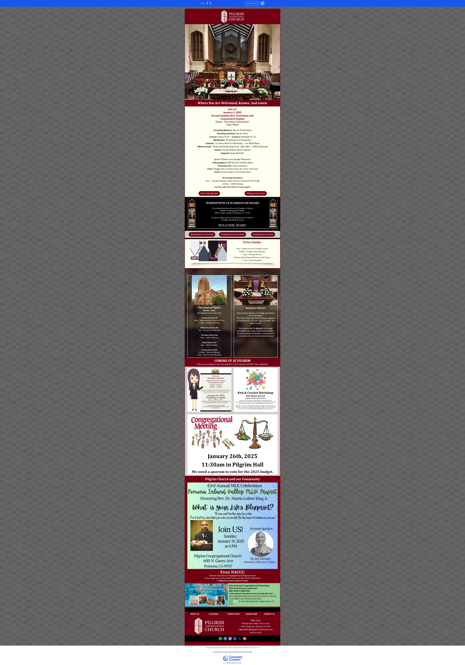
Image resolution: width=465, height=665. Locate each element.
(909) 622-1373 (255, 633)
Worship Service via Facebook (232, 234)
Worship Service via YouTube (201, 234)
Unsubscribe (217, 652)
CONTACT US (269, 614)
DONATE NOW (251, 614)
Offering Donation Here (255, 193)
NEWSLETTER (233, 614)
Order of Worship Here (209, 193)
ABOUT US (194, 614)
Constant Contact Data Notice (242, 652)
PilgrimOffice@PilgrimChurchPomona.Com (256, 630)
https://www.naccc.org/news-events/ (233, 580)
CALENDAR (213, 614)
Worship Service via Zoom (263, 234)
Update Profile (227, 652)
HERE (235, 601)
